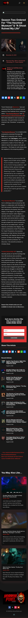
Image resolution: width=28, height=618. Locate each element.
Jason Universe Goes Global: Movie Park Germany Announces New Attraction (16, 412)
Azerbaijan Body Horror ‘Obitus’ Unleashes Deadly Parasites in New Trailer (15, 438)
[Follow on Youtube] (18, 607)
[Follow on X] (12, 607)
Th (7, 113)
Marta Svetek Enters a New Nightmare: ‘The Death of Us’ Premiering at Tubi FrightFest (14, 430)
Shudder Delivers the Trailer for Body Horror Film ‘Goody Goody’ (15, 370)
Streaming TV (10, 62)
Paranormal (22, 60)
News (16, 60)
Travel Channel (19, 62)
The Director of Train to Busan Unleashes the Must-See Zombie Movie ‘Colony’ (16, 395)
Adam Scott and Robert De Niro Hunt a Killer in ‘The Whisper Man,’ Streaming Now (16, 403)
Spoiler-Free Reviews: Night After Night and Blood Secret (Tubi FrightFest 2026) (16, 362)
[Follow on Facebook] (9, 607)
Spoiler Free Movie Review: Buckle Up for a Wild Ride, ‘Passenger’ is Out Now (14, 378)
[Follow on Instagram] (15, 607)
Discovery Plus (10, 60)
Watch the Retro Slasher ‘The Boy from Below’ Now (16, 386)
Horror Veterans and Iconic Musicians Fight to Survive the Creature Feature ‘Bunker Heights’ (16, 421)
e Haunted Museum (13, 113)
